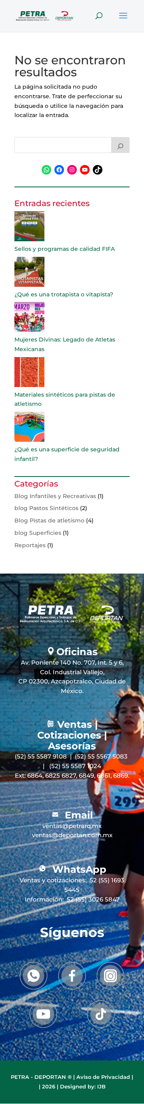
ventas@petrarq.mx (72, 826)
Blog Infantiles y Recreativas (55, 496)
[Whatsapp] (33, 976)
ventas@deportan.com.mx (72, 835)
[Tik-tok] (100, 1014)
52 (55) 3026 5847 (93, 899)
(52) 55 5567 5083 (101, 756)
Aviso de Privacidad (103, 1077)
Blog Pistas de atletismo (49, 520)
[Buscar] (120, 145)
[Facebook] (72, 976)
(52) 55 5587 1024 (75, 766)
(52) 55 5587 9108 (41, 756)
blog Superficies (37, 532)
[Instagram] (110, 975)
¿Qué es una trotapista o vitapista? (63, 294)
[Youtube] (43, 1014)
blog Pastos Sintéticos (46, 508)
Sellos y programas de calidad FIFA (64, 248)
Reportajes (30, 545)
